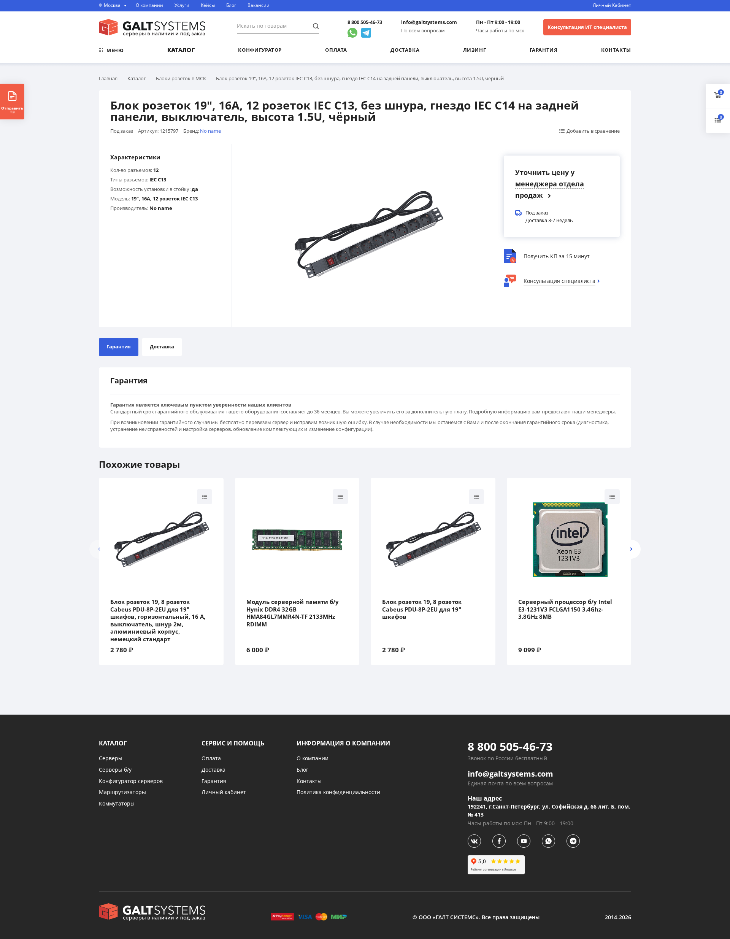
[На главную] (152, 28)
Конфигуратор (260, 49)
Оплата (336, 49)
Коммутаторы (117, 803)
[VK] (474, 841)
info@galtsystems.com (429, 22)
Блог (231, 5)
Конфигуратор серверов (131, 781)
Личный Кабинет (612, 5)
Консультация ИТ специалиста (587, 27)
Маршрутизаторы (122, 792)
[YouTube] (523, 841)
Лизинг (474, 49)
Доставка (404, 49)
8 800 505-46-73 (365, 22)
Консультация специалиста (559, 280)
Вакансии (259, 5)
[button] (631, 549)
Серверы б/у (115, 769)
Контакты (616, 49)
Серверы (110, 758)
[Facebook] (499, 841)
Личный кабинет (224, 792)
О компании (149, 5)
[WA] (548, 841)
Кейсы (208, 5)
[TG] (573, 841)
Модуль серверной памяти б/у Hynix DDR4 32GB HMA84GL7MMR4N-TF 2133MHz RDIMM (292, 613)
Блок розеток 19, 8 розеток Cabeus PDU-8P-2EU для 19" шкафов (422, 609)
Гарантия (544, 49)
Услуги (182, 5)
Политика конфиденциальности (338, 792)
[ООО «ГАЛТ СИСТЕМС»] (152, 912)
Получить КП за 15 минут (557, 256)
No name (210, 130)
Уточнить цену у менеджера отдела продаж (549, 184)
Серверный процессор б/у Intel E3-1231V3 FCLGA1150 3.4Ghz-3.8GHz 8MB (565, 609)
